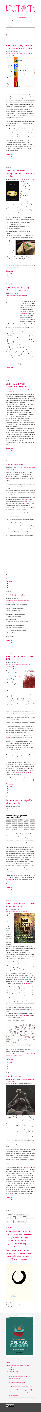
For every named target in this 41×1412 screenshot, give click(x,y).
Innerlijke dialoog (14, 1076)
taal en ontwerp (29, 53)
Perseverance (24, 313)
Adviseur (8, 1231)
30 (7, 1221)
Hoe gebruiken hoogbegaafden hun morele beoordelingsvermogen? (19, 1377)
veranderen (31, 1079)
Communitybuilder (17, 1234)
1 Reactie (32, 179)
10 (28, 1218)
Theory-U (8, 737)
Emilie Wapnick (28, 501)
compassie (10, 600)
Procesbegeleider (15, 1247)
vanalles (10, 1259)
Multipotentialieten (14, 464)
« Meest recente (21, 1214)
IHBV (13, 844)
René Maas (27, 1167)
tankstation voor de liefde (11, 297)
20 (32, 1218)
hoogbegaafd (29, 389)
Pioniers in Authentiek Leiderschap (23, 772)
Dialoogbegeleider (11, 1240)
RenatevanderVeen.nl (20, 8)
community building (16, 295)
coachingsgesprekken (11, 879)
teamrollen (19, 1256)
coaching (13, 53)
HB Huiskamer (14, 1395)
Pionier (8, 1247)
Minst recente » (21, 1221)
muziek (29, 1244)
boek (9, 53)
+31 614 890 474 (10, 1369)
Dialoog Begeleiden (23, 1015)
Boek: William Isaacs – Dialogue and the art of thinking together (20, 173)
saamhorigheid (18, 1250)
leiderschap (22, 53)
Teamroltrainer (25, 1256)
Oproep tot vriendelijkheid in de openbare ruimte (21, 1386)
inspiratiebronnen (28, 983)
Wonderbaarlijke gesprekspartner (18, 1382)
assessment (14, 1231)
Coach (30, 1231)
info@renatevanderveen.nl (12, 1371)
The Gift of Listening (15, 595)
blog (7, 53)
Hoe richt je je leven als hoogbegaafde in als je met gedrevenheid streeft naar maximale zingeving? (21, 1391)
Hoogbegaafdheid (10, 1244)
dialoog (17, 53)
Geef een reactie (10, 55)
